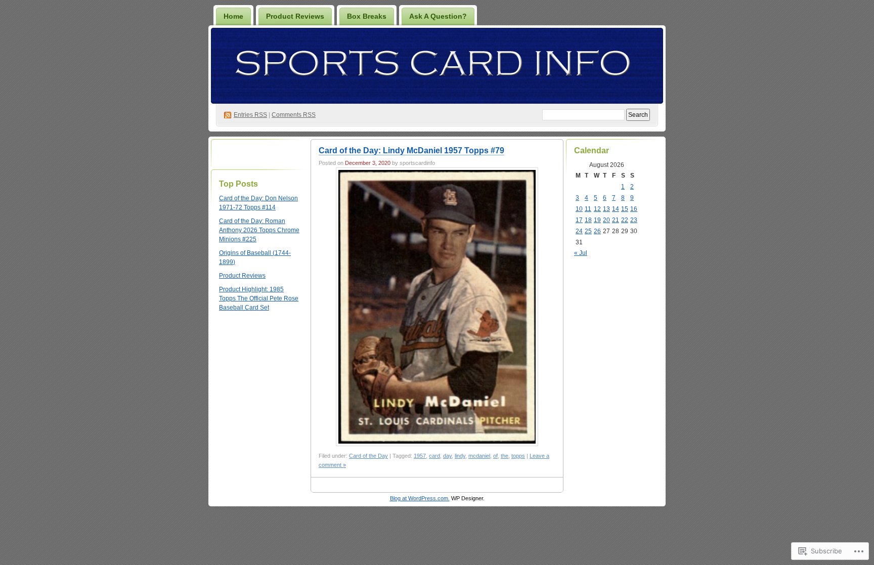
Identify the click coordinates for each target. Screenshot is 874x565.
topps (518, 456)
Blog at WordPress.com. (420, 498)
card (434, 456)
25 (588, 231)
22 (624, 220)
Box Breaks (366, 16)
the (504, 456)
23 (633, 220)
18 (588, 220)
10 (579, 208)
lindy (460, 456)
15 (624, 208)
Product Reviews (295, 16)
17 (579, 220)
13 (606, 208)
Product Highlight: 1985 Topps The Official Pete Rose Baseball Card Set (258, 298)
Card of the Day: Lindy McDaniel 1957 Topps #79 (411, 150)
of (495, 456)
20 (606, 220)
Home (233, 16)
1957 (420, 456)
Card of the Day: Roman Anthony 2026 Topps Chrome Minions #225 (259, 230)
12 (597, 208)
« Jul (580, 252)
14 (615, 208)
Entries (250, 114)
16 (633, 208)
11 (588, 208)
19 (597, 220)
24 (579, 231)
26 (597, 231)
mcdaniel (479, 456)
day (447, 456)
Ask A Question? (438, 16)
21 (615, 220)
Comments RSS (294, 114)
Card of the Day (368, 456)
